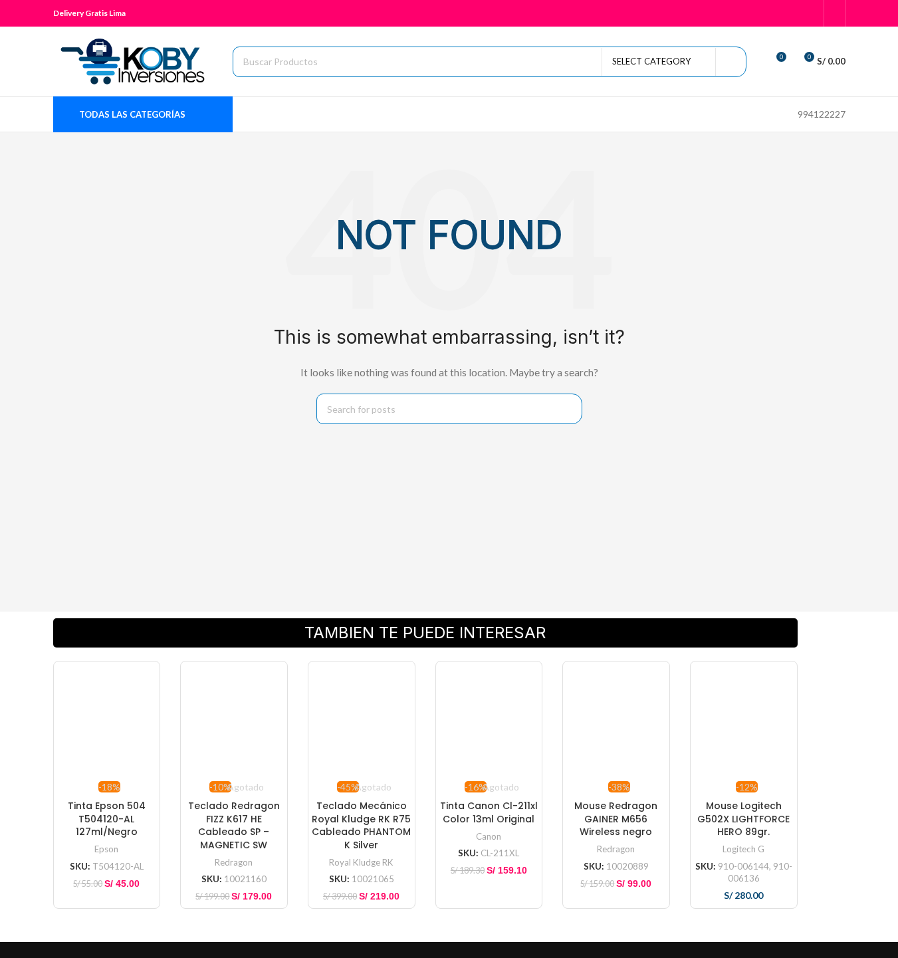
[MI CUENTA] (834, 13)
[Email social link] (774, 13)
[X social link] (757, 13)
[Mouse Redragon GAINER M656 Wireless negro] (616, 719)
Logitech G (743, 849)
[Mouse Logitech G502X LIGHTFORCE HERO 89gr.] (744, 719)
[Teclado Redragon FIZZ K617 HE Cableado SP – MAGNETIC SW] (234, 719)
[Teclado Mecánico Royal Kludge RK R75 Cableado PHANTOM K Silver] (361, 719)
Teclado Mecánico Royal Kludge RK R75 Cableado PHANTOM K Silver (361, 825)
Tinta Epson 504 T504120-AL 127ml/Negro (107, 818)
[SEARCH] (731, 62)
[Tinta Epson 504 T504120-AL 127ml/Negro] (107, 719)
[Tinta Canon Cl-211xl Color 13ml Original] (489, 719)
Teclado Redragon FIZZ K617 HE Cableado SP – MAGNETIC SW (234, 825)
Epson (106, 849)
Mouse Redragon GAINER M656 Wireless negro (615, 818)
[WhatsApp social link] (791, 13)
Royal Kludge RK (361, 862)
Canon (488, 836)
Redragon (234, 862)
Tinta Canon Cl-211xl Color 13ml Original (489, 812)
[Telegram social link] (808, 13)
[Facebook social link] (740, 13)
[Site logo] (136, 60)
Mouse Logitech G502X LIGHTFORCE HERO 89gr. (743, 818)
